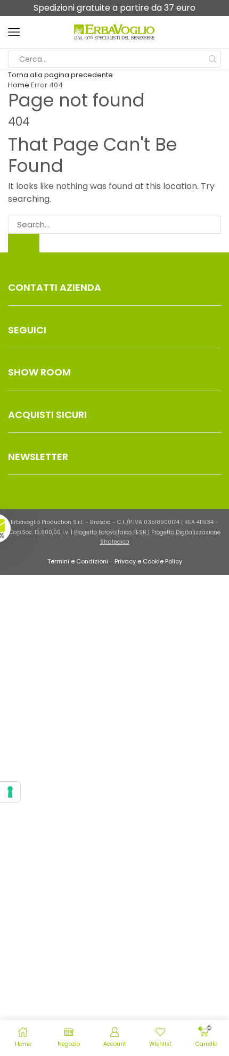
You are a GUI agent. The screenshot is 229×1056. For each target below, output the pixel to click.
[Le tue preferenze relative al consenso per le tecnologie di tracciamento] (10, 792)
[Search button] (212, 59)
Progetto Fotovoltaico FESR (111, 532)
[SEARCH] (23, 243)
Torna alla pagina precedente (60, 75)
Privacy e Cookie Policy (148, 561)
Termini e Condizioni (77, 561)
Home (18, 85)
